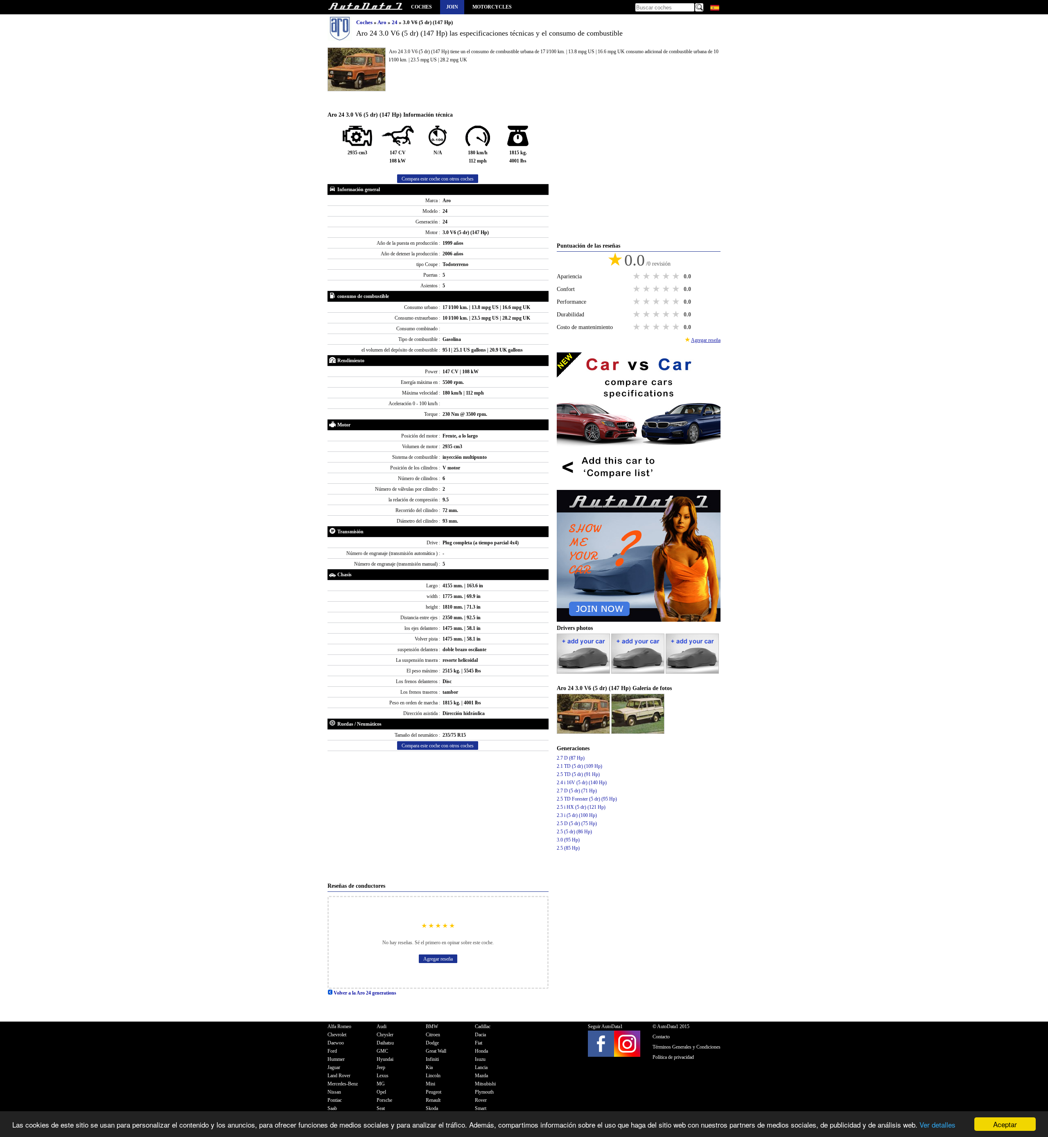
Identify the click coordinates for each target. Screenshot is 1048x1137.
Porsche (384, 1100)
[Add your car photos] (584, 672)
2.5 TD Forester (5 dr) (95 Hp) (587, 799)
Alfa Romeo (339, 1026)
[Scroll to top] (996, 1107)
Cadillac (482, 1026)
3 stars (657, 276)
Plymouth (484, 1092)
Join (452, 7)
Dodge (432, 1043)
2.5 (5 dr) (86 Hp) (574, 832)
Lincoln (433, 1075)
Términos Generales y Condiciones (686, 1047)
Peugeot (433, 1092)
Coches (421, 7)
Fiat (478, 1043)
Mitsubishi (485, 1084)
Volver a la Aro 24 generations (364, 993)
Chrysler (385, 1035)
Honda (481, 1051)
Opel (381, 1092)
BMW (432, 1026)
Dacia (480, 1035)
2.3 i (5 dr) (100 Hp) (577, 815)
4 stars (667, 276)
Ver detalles (937, 1124)
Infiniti (432, 1059)
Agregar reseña (438, 959)
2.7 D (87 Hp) (571, 758)
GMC (382, 1051)
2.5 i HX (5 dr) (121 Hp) (581, 807)
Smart (480, 1108)
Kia (429, 1067)
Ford (332, 1051)
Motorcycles (492, 7)
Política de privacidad (673, 1057)
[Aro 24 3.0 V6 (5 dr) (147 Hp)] (584, 732)
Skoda (432, 1108)
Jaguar (334, 1067)
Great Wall (436, 1051)
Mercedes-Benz (343, 1084)
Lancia (481, 1067)
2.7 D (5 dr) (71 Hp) (577, 791)
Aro (382, 22)
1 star (637, 276)
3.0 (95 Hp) (568, 840)
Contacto (661, 1037)
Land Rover (339, 1075)
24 (395, 22)
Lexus (382, 1075)
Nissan (334, 1092)
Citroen (433, 1035)
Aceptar (1005, 1124)
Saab (332, 1108)
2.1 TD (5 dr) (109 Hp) (579, 766)
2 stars (647, 276)
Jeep (381, 1067)
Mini (430, 1084)
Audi (381, 1026)
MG (381, 1084)
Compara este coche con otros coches (438, 179)
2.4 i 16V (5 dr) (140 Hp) (582, 782)
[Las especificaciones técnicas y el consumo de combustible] (365, 7)
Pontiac (335, 1100)
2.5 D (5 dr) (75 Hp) (577, 823)
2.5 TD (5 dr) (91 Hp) (578, 774)
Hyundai (385, 1059)
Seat (381, 1108)
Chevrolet (337, 1035)
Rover (481, 1100)
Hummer (336, 1059)
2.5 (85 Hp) (568, 848)
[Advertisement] (438, 816)
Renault (433, 1100)
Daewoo (336, 1043)
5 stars (677, 276)
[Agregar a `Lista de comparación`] (638, 486)
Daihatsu (385, 1043)
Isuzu (480, 1059)
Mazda (481, 1075)
